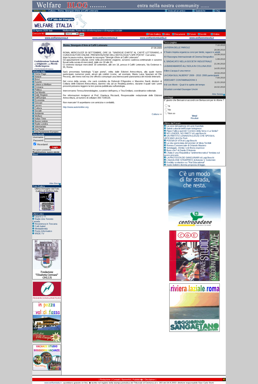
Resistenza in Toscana (46, 224)
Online (216, 34)
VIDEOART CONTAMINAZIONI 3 (180, 80)
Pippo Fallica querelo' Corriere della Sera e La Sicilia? (192, 131)
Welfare (38, 116)
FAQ (217, 10)
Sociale (38, 110)
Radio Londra (41, 124)
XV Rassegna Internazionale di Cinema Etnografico (189, 57)
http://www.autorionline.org (75, 107)
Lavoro (38, 105)
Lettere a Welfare (43, 84)
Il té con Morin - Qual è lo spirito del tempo (184, 84)
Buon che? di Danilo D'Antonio (181, 150)
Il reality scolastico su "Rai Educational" (185, 162)
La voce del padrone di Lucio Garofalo (185, 126)
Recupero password (42, 150)
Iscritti (203, 34)
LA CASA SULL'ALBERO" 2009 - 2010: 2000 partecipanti (191, 75)
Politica (38, 89)
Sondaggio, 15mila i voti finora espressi (185, 148)
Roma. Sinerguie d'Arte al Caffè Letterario (78, 10)
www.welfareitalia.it (52, 383)
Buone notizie (41, 121)
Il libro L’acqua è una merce (177, 70)
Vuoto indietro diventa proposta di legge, (185, 165)
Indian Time (40, 118)
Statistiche (200, 10)
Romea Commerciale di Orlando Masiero (186, 145)
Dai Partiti (39, 129)
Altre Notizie (217, 94)
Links (167, 34)
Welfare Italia (39, 10)
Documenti (180, 34)
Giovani (38, 103)
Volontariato (40, 126)
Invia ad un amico (176, 10)
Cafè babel (40, 226)
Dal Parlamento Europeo (46, 131)
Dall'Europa (40, 97)
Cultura (51, 10)
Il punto (38, 82)
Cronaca (39, 87)
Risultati (194, 118)
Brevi (37, 79)
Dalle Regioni (41, 95)
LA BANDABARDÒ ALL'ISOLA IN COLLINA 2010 (187, 66)
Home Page (40, 74)
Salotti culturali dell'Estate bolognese (184, 128)
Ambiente (39, 113)
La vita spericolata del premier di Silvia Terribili (188, 143)
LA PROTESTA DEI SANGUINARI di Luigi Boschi (190, 157)
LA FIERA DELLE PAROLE (177, 47)
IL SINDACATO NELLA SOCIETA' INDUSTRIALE (188, 61)
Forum (192, 34)
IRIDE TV (39, 233)
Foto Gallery (155, 34)
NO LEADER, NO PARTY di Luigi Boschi (186, 133)
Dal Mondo (40, 92)
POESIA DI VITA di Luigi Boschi (181, 140)
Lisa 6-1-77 (40, 216)
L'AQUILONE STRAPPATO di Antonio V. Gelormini (190, 160)
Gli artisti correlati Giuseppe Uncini (181, 89)
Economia (39, 100)
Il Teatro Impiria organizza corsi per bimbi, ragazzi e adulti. (192, 52)
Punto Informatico (43, 231)
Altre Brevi (54, 183)
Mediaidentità (41, 228)
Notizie (38, 76)
